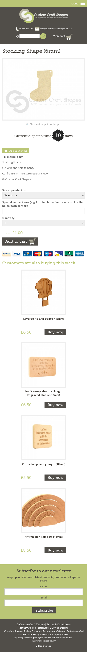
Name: (43, 586)
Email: (44, 597)
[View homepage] (43, 15)
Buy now (55, 332)
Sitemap (43, 628)
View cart (59, 36)
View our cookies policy (44, 641)
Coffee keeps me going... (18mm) (43, 464)
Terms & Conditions (59, 624)
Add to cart (16, 241)
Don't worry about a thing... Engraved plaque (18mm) (43, 393)
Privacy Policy (27, 628)
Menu (75, 3)
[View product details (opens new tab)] (43, 292)
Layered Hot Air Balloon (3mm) (43, 318)
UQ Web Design (59, 628)
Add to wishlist (18, 150)
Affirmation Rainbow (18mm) (44, 537)
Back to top (45, 646)
